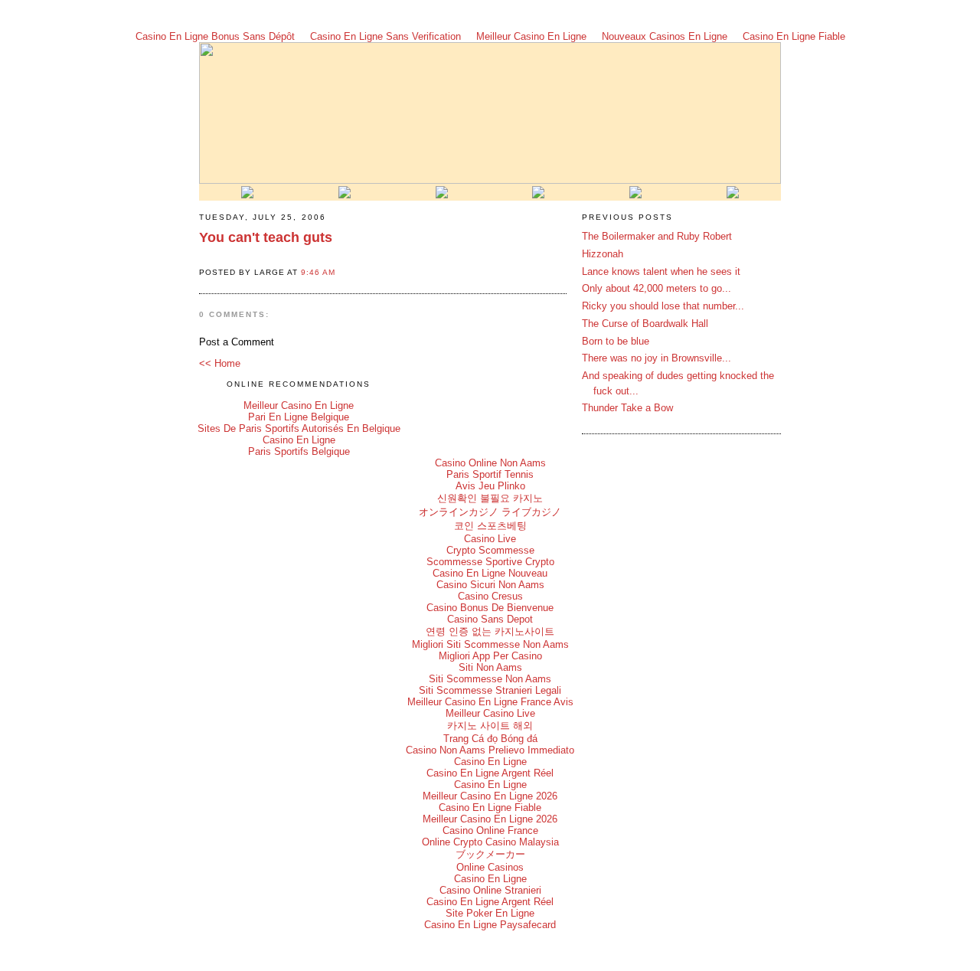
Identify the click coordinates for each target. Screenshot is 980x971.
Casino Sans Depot (490, 619)
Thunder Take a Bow (627, 408)
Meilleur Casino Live (490, 713)
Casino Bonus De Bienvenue (490, 607)
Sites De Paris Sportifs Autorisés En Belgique (299, 428)
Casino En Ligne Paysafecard (490, 924)
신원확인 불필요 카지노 (490, 498)
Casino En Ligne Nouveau (490, 573)
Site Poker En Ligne (490, 913)
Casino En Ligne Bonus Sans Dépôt (215, 36)
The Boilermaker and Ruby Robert (657, 236)
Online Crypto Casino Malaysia (490, 842)
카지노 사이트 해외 (490, 725)
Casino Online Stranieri (490, 890)
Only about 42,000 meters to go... (656, 288)
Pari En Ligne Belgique (298, 417)
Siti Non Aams (490, 667)
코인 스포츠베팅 (490, 525)
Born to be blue (615, 341)
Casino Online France (490, 830)
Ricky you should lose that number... (663, 306)
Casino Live (490, 538)
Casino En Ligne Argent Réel (490, 773)
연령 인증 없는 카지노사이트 (490, 631)
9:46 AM (318, 272)
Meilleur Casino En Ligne (531, 36)
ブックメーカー (490, 854)
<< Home (219, 363)
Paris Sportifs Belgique (299, 451)
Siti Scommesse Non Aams (490, 679)
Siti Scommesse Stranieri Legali (490, 690)
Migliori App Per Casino (490, 656)
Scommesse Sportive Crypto (490, 561)
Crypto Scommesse (490, 550)
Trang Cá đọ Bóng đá (490, 738)
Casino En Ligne (299, 440)
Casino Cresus (490, 596)
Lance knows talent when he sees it (661, 271)
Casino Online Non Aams (490, 463)
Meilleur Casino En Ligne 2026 (490, 796)
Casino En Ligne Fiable (794, 36)
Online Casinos (490, 867)
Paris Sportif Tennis (490, 474)
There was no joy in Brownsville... (656, 358)
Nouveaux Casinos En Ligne (664, 36)
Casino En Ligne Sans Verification (385, 36)
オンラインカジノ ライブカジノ (490, 512)
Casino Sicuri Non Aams (490, 584)
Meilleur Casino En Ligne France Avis (490, 702)
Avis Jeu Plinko (490, 486)
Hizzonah (602, 254)
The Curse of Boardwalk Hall (645, 323)
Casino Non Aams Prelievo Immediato (490, 750)
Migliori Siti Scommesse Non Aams (490, 644)
